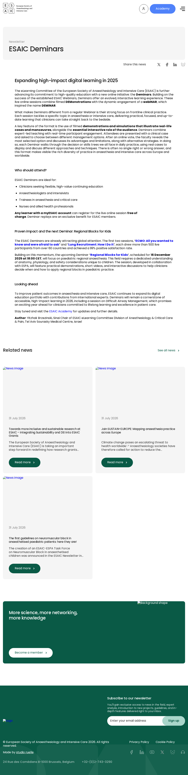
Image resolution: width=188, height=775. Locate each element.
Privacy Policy (139, 742)
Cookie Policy (165, 742)
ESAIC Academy (60, 311)
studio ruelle (25, 752)
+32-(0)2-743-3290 (97, 762)
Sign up (173, 720)
